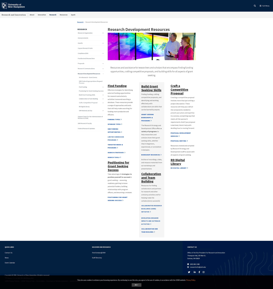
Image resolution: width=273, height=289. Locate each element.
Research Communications (86, 69)
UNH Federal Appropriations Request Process (90, 82)
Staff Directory (97, 258)
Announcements (83, 38)
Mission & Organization (85, 33)
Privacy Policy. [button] (190, 280)
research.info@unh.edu (198, 267)
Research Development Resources (89, 74)
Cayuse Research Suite (85, 48)
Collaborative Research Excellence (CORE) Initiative (151, 209)
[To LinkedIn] (195, 272)
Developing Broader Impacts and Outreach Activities (150, 221)
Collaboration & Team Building (88, 99)
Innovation (42, 15)
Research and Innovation (14, 15)
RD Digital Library (84, 107)
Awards (80, 43)
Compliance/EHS (83, 53)
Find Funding (83, 87)
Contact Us (8, 253)
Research (52, 15)
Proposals (81, 63)
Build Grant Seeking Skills (87, 95)
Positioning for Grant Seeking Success (91, 91)
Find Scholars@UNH (98, 253)
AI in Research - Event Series (88, 77)
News (7, 258)
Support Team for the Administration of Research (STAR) (90, 117)
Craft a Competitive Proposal (88, 103)
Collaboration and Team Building (151, 177)
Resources (64, 15)
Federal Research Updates (86, 128)
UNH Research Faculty (85, 123)
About (32, 15)
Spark (73, 15)
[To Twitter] (190, 272)
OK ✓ (136, 285)
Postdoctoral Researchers (86, 58)
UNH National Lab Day (85, 111)
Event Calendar (10, 263)
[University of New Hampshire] (15, 6)
